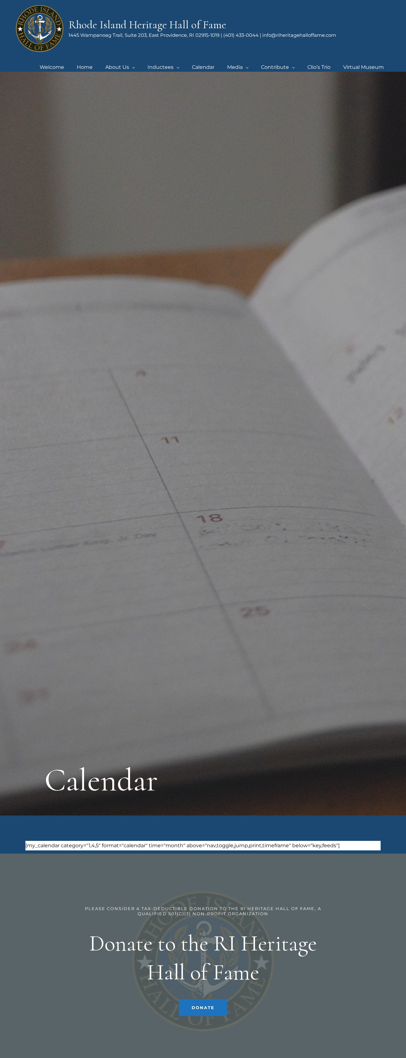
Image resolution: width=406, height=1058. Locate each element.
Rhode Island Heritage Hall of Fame (147, 24)
